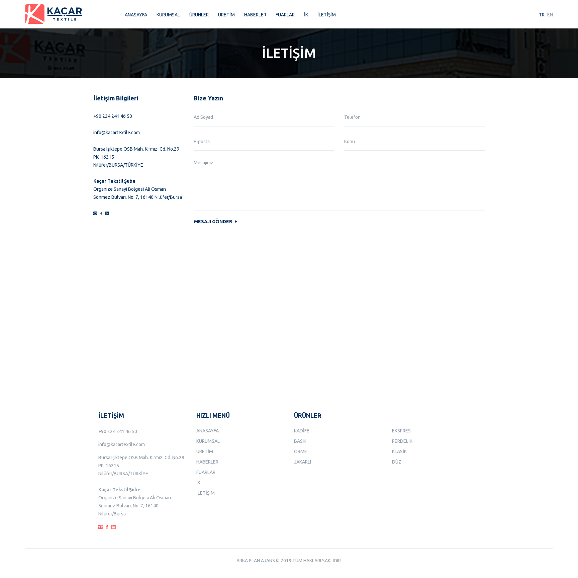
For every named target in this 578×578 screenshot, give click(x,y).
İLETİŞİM (326, 14)
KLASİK (399, 451)
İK (306, 14)
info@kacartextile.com (116, 132)
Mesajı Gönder (213, 221)
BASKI (300, 441)
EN (550, 14)
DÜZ (396, 462)
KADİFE (301, 430)
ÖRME (300, 451)
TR (542, 14)
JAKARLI (302, 462)
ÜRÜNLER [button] (199, 14)
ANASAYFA (136, 14)
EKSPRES (401, 430)
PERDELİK (402, 441)
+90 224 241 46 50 (112, 116)
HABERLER (255, 14)
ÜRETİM (226, 14)
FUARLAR (285, 14)
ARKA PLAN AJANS (255, 560)
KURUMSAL (168, 14)
